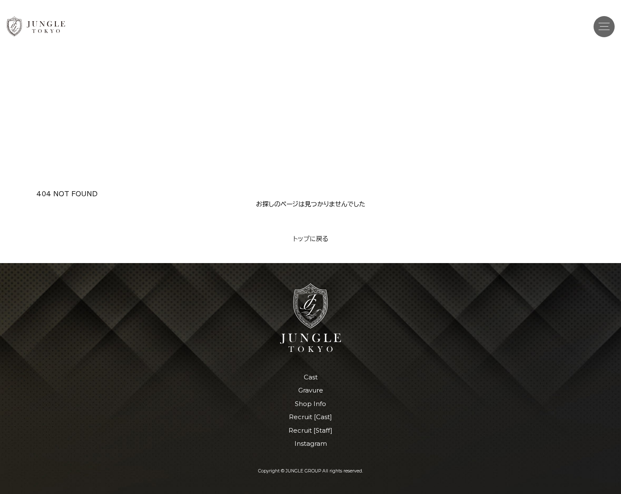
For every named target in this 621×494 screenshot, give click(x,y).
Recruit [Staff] (310, 430)
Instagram (310, 443)
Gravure (310, 390)
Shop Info (310, 404)
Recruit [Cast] (310, 417)
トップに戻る (310, 239)
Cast (311, 377)
